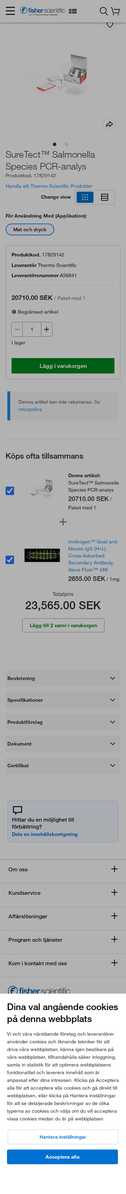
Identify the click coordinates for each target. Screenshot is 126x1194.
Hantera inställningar (63, 1137)
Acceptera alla (62, 1157)
